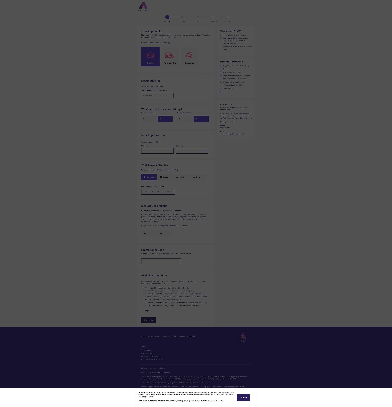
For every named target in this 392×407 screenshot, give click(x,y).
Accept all (244, 397)
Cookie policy (218, 401)
